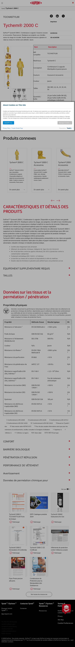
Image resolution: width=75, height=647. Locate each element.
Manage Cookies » (65, 123)
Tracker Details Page (17, 128)
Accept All (8, 123)
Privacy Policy (6, 128)
